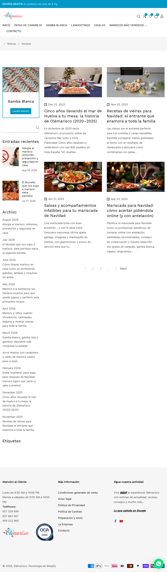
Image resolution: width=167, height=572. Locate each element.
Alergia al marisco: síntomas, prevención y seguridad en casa (30, 157)
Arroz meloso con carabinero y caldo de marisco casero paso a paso (20, 357)
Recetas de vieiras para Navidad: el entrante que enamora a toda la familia (18, 425)
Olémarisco (20, 566)
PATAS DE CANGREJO (28, 25)
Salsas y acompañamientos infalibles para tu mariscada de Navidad (71, 210)
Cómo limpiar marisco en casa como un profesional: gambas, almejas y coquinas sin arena (19, 271)
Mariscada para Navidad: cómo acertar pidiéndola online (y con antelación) (130, 210)
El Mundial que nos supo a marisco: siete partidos (30, 189)
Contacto (64, 530)
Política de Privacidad (71, 505)
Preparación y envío (70, 518)
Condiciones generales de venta (78, 492)
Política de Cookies (70, 511)
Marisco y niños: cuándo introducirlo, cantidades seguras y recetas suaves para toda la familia (18, 319)
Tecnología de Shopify (42, 566)
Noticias (11, 43)
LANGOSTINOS (80, 25)
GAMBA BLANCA (56, 25)
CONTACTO (14, 31)
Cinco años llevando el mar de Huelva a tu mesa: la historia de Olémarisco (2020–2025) (19, 403)
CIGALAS (99, 25)
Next (123, 268)
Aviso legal (64, 498)
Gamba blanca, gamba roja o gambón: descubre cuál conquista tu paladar (20, 341)
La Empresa (65, 524)
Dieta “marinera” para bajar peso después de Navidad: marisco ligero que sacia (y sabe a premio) (19, 379)
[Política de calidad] (28, 533)
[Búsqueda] (139, 16)
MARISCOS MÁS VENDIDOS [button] (127, 25)
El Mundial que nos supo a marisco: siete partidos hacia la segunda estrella (20, 248)
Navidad (26, 43)
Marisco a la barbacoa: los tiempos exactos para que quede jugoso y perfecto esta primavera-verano (20, 295)
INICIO (6, 25)
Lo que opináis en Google (130, 510)
